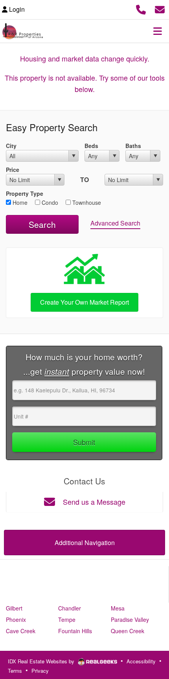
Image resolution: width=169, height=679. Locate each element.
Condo (49, 202)
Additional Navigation (85, 542)
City (11, 146)
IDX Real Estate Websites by (42, 661)
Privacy (40, 670)
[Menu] (157, 31)
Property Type (24, 193)
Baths (133, 146)
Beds (91, 146)
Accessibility (141, 661)
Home (19, 202)
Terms (15, 670)
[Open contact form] (160, 8)
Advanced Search (115, 223)
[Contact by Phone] (141, 8)
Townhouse (86, 202)
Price (12, 169)
